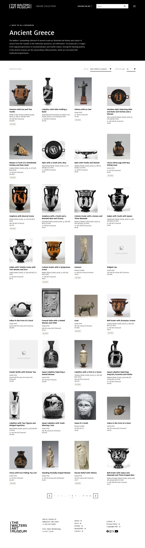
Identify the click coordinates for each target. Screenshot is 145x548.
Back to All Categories (21, 25)
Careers (77, 531)
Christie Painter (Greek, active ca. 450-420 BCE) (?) (120, 324)
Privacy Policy (112, 524)
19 (87, 496)
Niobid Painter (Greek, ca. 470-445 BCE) (22, 219)
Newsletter (79, 528)
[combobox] (100, 69)
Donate (77, 526)
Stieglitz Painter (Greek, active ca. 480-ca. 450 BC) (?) (87, 167)
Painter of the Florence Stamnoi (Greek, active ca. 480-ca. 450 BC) (22, 115)
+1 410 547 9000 (49, 524)
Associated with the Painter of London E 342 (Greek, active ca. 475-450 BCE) (56, 115)
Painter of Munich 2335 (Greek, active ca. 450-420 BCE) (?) (87, 222)
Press (76, 523)
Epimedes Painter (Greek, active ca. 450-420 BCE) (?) (56, 222)
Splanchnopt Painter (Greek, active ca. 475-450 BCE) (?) (55, 167)
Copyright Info (112, 526)
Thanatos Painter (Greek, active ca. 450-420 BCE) (88, 376)
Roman (76, 270)
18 (83, 496)
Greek (76, 112)
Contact (110, 521)
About (77, 521)
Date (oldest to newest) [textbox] (98, 69)
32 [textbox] (127, 69)
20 (90, 496)
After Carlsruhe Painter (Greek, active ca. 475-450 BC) (120, 118)
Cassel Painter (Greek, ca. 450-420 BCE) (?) (23, 272)
